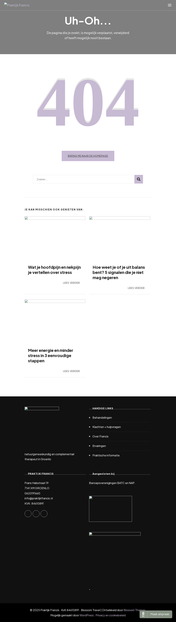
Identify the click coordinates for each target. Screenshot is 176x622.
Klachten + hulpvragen (106, 427)
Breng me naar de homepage (88, 155)
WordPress (87, 615)
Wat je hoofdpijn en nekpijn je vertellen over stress (54, 269)
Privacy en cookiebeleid (111, 615)
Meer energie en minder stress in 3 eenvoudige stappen (50, 355)
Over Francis (100, 436)
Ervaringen (99, 446)
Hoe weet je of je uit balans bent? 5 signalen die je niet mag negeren (119, 272)
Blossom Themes (134, 610)
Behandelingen (102, 417)
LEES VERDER (71, 282)
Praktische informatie (106, 455)
